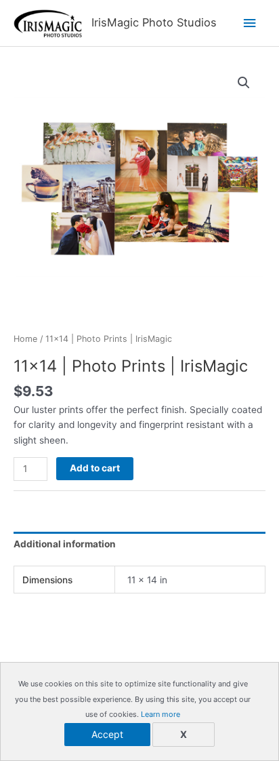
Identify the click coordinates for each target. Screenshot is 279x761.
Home (25, 339)
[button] (244, 83)
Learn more (160, 714)
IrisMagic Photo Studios (154, 22)
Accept (107, 734)
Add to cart (95, 468)
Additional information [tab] (65, 544)
